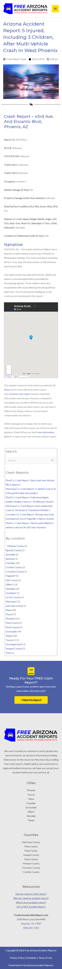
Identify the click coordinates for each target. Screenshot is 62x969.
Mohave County (15, 546)
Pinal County (12, 627)
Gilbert (9, 584)
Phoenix (10, 618)
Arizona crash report (19, 394)
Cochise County (14, 567)
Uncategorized (13, 644)
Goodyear (11, 593)
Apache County (14, 550)
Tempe (9, 635)
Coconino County (15, 571)
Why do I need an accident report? (31, 898)
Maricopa (11, 601)
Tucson (9, 640)
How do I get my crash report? (31, 894)
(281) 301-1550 (31, 928)
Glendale (10, 588)
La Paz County (13, 597)
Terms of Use (45, 958)
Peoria (9, 614)
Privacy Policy (17, 958)
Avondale (10, 554)
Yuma (8, 653)
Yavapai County (14, 648)
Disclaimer (31, 958)
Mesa (9, 610)
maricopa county (14, 606)
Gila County (12, 580)
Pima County (12, 623)
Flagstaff (10, 576)
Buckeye (10, 558)
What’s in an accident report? (31, 902)
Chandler (10, 563)
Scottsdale (11, 631)
